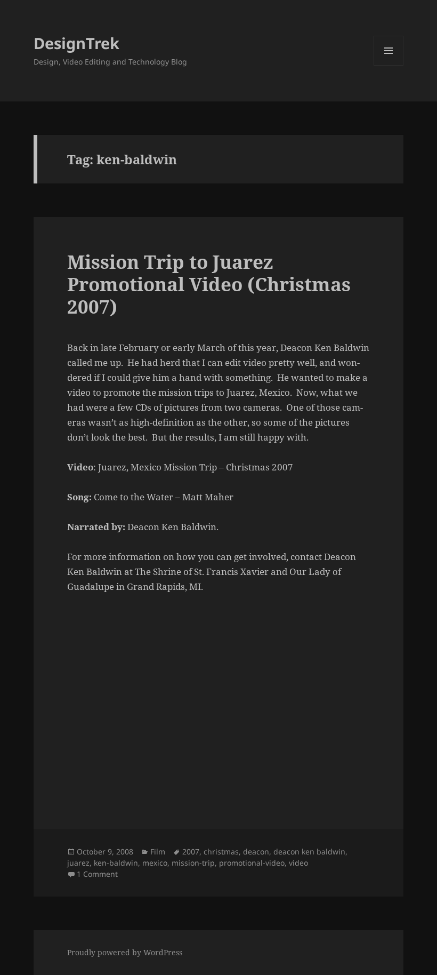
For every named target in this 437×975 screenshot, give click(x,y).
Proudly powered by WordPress (124, 952)
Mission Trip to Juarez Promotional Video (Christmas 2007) (209, 284)
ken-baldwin (116, 863)
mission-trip (193, 863)
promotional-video (252, 863)
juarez (78, 863)
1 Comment (97, 874)
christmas (221, 851)
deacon (256, 851)
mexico (154, 863)
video (298, 863)
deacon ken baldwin (309, 851)
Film (157, 851)
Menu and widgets (388, 65)
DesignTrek (76, 43)
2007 (190, 851)
